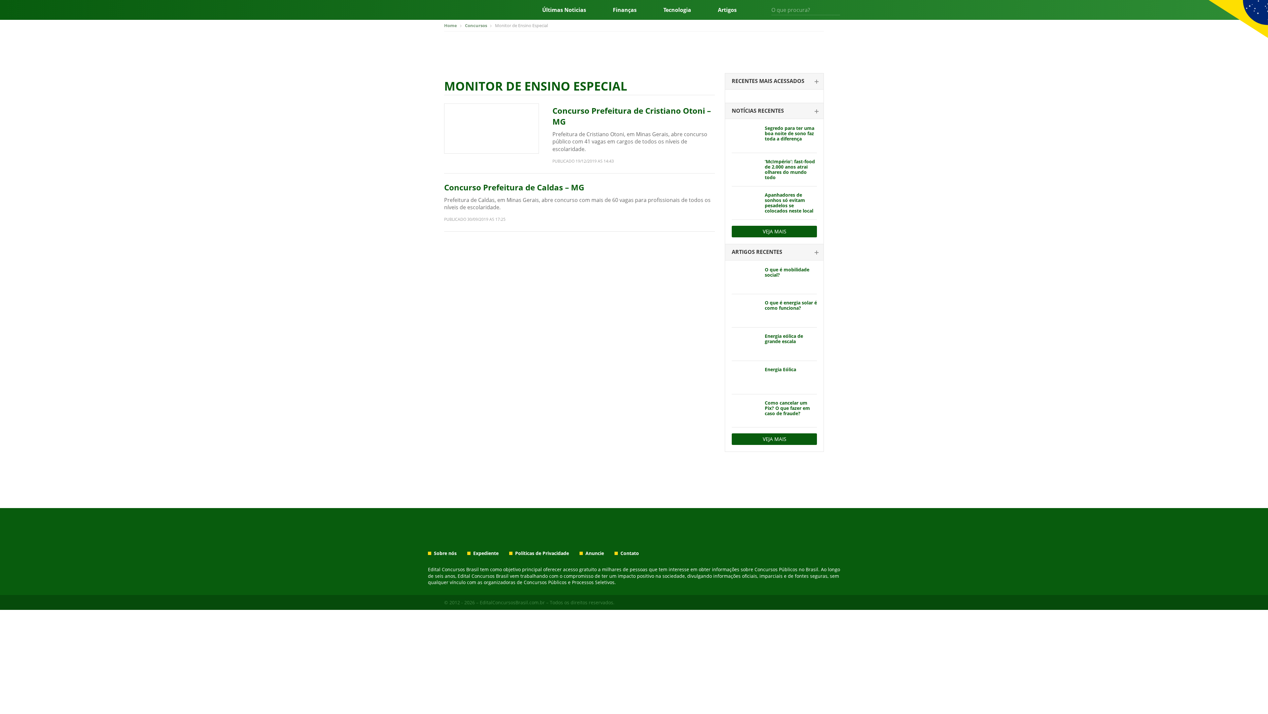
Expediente (486, 553)
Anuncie (594, 553)
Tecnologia (677, 10)
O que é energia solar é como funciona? (791, 305)
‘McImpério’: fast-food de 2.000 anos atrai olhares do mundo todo (790, 169)
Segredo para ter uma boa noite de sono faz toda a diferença (789, 133)
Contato (629, 553)
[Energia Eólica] (746, 377)
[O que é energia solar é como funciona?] (746, 310)
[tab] (774, 81)
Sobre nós (445, 553)
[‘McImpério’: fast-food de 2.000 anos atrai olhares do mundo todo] (746, 169)
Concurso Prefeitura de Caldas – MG (514, 187)
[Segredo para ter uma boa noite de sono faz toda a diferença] (746, 136)
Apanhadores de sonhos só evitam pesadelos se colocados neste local (789, 203)
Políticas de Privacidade (542, 553)
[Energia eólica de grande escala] (746, 344)
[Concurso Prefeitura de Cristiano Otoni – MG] (491, 128)
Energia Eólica (780, 369)
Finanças (625, 10)
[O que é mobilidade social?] (746, 277)
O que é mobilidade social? (787, 272)
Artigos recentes (757, 252)
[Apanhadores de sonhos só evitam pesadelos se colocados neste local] (746, 203)
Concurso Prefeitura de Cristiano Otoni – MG (631, 116)
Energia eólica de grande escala (784, 338)
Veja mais (774, 231)
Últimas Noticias (564, 10)
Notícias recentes (758, 110)
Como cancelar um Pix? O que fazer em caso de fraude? (787, 408)
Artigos (727, 10)
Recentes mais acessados (768, 81)
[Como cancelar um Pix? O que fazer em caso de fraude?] (746, 410)
